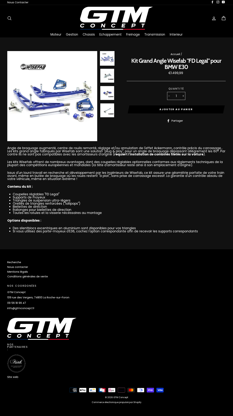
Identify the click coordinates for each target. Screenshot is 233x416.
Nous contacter (17, 267)
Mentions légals (17, 272)
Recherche (14, 262)
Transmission (154, 34)
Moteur (55, 34)
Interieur (176, 34)
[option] (52, 96)
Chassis (89, 34)
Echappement (110, 34)
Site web (12, 377)
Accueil (175, 54)
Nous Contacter (17, 2)
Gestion (72, 34)
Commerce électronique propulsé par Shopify (116, 402)
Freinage (133, 34)
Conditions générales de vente (27, 276)
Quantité (176, 89)
